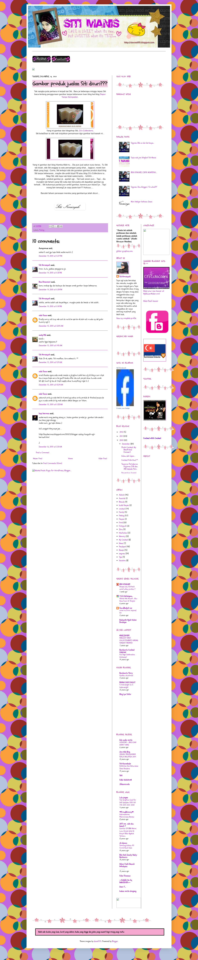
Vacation (122, 560)
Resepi (121, 550)
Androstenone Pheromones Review (126, 815)
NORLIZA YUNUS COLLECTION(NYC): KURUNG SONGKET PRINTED (128, 640)
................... (122, 868)
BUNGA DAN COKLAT (127, 682)
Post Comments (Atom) (52, 463)
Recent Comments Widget (126, 340)
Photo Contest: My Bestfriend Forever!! (128, 450)
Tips (120, 557)
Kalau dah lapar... (128, 456)
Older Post (103, 458)
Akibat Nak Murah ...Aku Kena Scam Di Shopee (128, 599)
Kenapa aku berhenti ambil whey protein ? (127, 587)
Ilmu (121, 529)
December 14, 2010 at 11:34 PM (50, 289)
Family (121, 512)
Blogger (115, 941)
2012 (122, 432)
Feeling (41, 230)
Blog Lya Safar (125, 694)
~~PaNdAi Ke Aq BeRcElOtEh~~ (125, 881)
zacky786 (42, 335)
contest (122, 508)
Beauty (122, 501)
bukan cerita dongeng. (128, 891)
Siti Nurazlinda (125, 763)
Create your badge (123, 408)
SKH (120, 775)
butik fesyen (124, 505)
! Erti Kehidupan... (126, 596)
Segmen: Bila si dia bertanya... (142, 143)
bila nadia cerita (125, 740)
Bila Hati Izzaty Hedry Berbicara (128, 856)
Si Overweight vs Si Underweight (126, 685)
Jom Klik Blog (124, 751)
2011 (121, 436)
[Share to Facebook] (58, 226)
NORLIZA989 (124, 635)
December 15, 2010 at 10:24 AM (51, 384)
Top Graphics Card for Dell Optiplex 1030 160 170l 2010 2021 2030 (127, 802)
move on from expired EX (127, 611)
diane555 (97, 941)
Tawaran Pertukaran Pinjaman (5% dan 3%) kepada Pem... (129, 466)
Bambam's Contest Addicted (127, 651)
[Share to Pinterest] (61, 226)
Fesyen (121, 519)
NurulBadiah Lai (125, 608)
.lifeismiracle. (124, 784)
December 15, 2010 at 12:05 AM (51, 326)
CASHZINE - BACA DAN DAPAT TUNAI (127, 743)
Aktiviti (122, 494)
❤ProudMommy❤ (126, 812)
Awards (122, 498)
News (121, 543)
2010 (122, 440)
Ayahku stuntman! (126, 675)
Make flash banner (150, 301)
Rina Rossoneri (45, 281)
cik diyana (123, 843)
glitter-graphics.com (124, 251)
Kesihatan (123, 532)
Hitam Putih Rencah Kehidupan (127, 865)
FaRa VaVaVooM (125, 779)
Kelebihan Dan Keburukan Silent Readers (128, 767)
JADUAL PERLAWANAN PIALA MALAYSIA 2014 (127, 755)
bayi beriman (44, 413)
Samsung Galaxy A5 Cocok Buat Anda (126, 846)
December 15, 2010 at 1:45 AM (50, 345)
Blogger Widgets (121, 343)
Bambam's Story (126, 673)
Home (70, 458)
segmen (122, 553)
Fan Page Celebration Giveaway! (127, 655)
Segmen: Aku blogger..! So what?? (144, 187)
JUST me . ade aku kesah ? (126, 824)
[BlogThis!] (52, 226)
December (126, 443)
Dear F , (122, 886)
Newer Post (37, 458)
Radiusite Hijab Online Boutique (127, 621)
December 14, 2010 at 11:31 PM (50, 272)
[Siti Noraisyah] (125, 405)
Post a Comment (42, 452)
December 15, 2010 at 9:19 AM (50, 362)
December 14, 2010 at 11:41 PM (50, 306)
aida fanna (43, 315)
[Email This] (50, 226)
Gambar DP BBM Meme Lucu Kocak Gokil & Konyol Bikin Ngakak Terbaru (127, 832)
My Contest (123, 539)
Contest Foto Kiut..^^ (129, 460)
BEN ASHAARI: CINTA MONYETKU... (144, 172)
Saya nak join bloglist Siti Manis (143, 157)
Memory (122, 536)
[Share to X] (55, 226)
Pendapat (122, 546)
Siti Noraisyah (44, 265)
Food (121, 522)
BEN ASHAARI (124, 584)
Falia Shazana (124, 875)
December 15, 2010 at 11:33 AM (51, 404)
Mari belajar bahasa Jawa (141, 201)
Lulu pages (123, 797)
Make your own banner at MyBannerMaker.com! (153, 292)
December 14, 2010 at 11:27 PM (50, 256)
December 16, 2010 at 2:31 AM (50, 446)
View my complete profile (126, 318)
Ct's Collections (86, 130)
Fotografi (123, 526)
